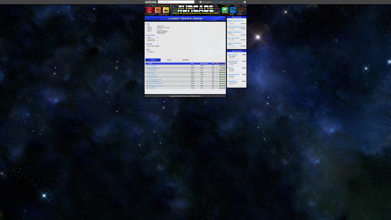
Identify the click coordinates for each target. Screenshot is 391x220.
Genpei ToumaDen (233, 61)
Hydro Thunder (152, 74)
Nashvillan (231, 23)
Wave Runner (152, 88)
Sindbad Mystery (232, 81)
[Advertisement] (185, 102)
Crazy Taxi (151, 72)
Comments (185, 60)
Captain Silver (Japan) (233, 74)
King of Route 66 (153, 76)
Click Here (159, 29)
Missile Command (232, 54)
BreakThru (230, 68)
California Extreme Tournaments (236, 27)
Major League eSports (233, 38)
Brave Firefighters (153, 68)
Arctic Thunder (152, 65)
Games (153, 60)
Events (169, 60)
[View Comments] (159, 68)
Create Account (228, 2)
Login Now (217, 2)
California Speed (153, 70)
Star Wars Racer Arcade (155, 86)
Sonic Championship (154, 81)
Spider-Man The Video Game (156, 83)
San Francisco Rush (154, 79)
